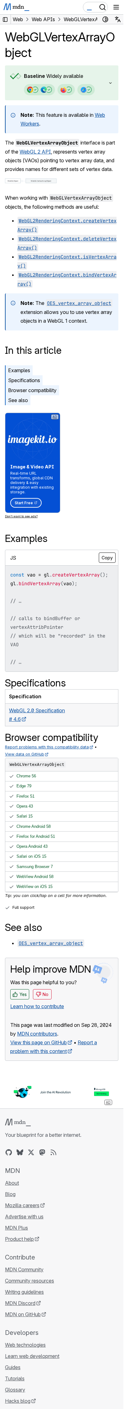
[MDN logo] (18, 1122)
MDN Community (24, 1269)
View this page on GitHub (38, 1042)
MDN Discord (20, 1303)
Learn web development (32, 1356)
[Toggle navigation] (116, 7)
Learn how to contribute (37, 1006)
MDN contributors (37, 1034)
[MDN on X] (31, 1152)
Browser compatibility (32, 390)
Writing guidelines (24, 1292)
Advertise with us (24, 1216)
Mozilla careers (22, 1205)
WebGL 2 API (35, 152)
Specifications (24, 380)
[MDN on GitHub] (8, 1152)
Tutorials (15, 1378)
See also (18, 400)
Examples (19, 370)
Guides (13, 1367)
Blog (10, 1194)
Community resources (29, 1281)
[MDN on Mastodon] (42, 1152)
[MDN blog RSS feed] (53, 1152)
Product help (19, 1239)
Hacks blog (17, 1401)
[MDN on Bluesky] (20, 1152)
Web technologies (25, 1345)
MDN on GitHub (23, 1314)
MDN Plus (16, 1228)
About (12, 1183)
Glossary (15, 1390)
